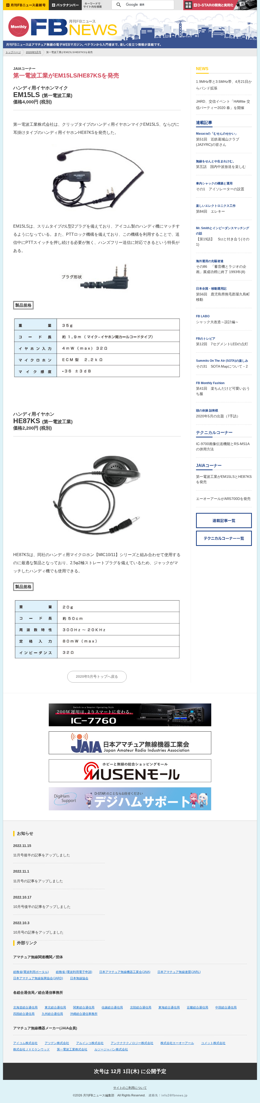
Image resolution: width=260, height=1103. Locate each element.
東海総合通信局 (169, 1007)
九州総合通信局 (52, 1014)
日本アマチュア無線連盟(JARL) (179, 972)
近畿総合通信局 (197, 1007)
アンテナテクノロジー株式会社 (132, 1043)
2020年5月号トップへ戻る (97, 676)
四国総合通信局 (24, 1014)
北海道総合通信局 (25, 1007)
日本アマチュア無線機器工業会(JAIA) (124, 972)
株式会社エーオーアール (177, 1043)
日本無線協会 (79, 978)
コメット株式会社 (213, 1043)
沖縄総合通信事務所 (84, 1014)
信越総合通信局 (112, 1007)
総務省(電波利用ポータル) (31, 972)
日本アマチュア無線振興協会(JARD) (38, 978)
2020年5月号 (33, 52)
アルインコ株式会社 (90, 1043)
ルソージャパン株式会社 (111, 1049)
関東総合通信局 (83, 1007)
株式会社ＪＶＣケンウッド (31, 1049)
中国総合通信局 (226, 1007)
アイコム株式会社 (25, 1043)
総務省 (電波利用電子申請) (74, 972)
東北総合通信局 (55, 1007)
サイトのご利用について (130, 1088)
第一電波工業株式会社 (72, 1049)
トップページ (13, 52)
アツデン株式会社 (57, 1043)
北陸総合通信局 (140, 1007)
